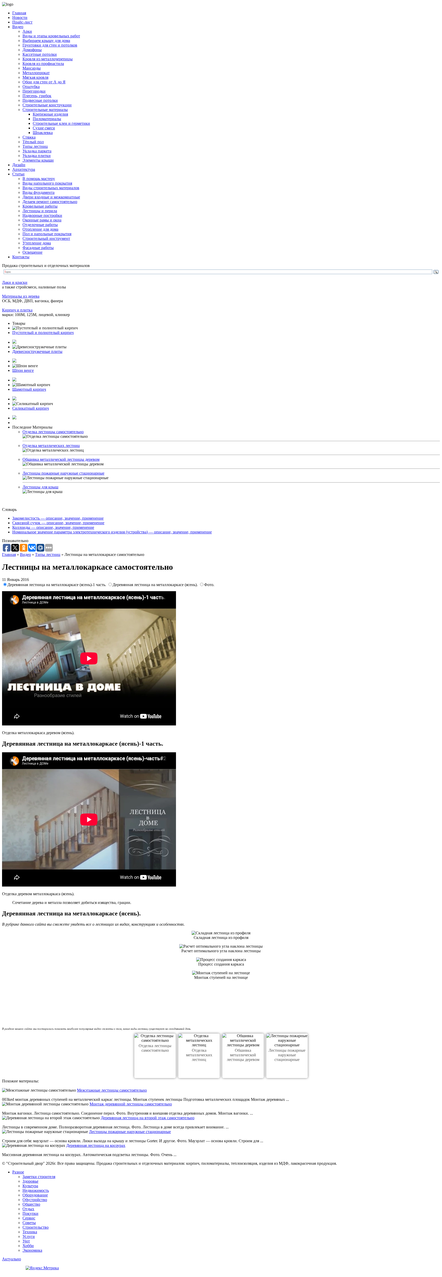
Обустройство (35, 1199)
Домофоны (32, 50)
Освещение (32, 252)
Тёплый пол (33, 142)
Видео (17, 27)
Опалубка (31, 86)
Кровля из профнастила (43, 63)
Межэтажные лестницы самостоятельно (112, 1090)
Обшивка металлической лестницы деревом (61, 459)
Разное (18, 1172)
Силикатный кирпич (30, 408)
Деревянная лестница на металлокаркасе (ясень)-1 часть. (57, 585)
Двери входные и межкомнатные (51, 197)
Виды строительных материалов (51, 188)
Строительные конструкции (47, 105)
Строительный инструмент (46, 238)
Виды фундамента (38, 192)
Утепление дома (37, 243)
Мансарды (32, 68)
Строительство (36, 1227)
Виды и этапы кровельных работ (51, 36)
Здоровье (30, 1181)
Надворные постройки (42, 215)
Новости (19, 17)
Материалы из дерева (20, 296)
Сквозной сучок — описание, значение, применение (58, 523)
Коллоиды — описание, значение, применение (53, 527)
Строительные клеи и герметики (61, 123)
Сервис (29, 1218)
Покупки (30, 1213)
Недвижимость (36, 1190)
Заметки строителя (39, 1176)
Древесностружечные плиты (37, 351)
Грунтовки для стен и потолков (50, 45)
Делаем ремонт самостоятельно (50, 201)
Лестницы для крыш (40, 487)
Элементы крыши (38, 160)
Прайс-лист (22, 22)
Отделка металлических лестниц (51, 445)
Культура (30, 1186)
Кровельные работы (40, 206)
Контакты (20, 257)
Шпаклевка (43, 132)
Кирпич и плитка (17, 310)
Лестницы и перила (40, 211)
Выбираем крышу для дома (46, 40)
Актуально (11, 1259)
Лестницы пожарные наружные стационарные (63, 473)
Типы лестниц (35, 146)
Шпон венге (23, 370)
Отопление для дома (40, 229)
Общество (31, 1204)
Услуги (29, 1236)
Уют (26, 1241)
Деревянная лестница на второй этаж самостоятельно (147, 1118)
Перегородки (34, 91)
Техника (30, 1232)
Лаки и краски (14, 282)
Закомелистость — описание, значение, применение (58, 518)
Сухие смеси (44, 128)
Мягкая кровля (35, 77)
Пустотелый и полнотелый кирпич (43, 332)
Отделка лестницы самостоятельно (53, 432)
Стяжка (29, 137)
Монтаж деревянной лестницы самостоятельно (131, 1104)
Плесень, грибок (37, 96)
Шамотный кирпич (29, 389)
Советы (29, 1222)
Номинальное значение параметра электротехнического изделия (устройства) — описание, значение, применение (112, 532)
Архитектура (23, 169)
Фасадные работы (38, 247)
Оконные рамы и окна (42, 220)
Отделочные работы (40, 224)
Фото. (209, 585)
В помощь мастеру (39, 178)
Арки (27, 31)
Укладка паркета (37, 151)
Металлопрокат (36, 73)
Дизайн (18, 165)
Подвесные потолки (40, 100)
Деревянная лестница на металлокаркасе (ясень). (156, 585)
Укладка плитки (37, 155)
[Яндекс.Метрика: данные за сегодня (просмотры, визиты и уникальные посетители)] (42, 1268)
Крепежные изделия (50, 114)
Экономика (32, 1250)
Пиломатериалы (47, 119)
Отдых (28, 1209)
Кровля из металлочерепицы (48, 59)
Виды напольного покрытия (47, 183)
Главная (19, 13)
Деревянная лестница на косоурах (95, 1145)
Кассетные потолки (40, 54)
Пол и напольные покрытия (47, 234)
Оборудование (35, 1195)
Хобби (28, 1246)
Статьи (18, 174)
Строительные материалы (45, 109)
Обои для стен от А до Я (44, 82)
